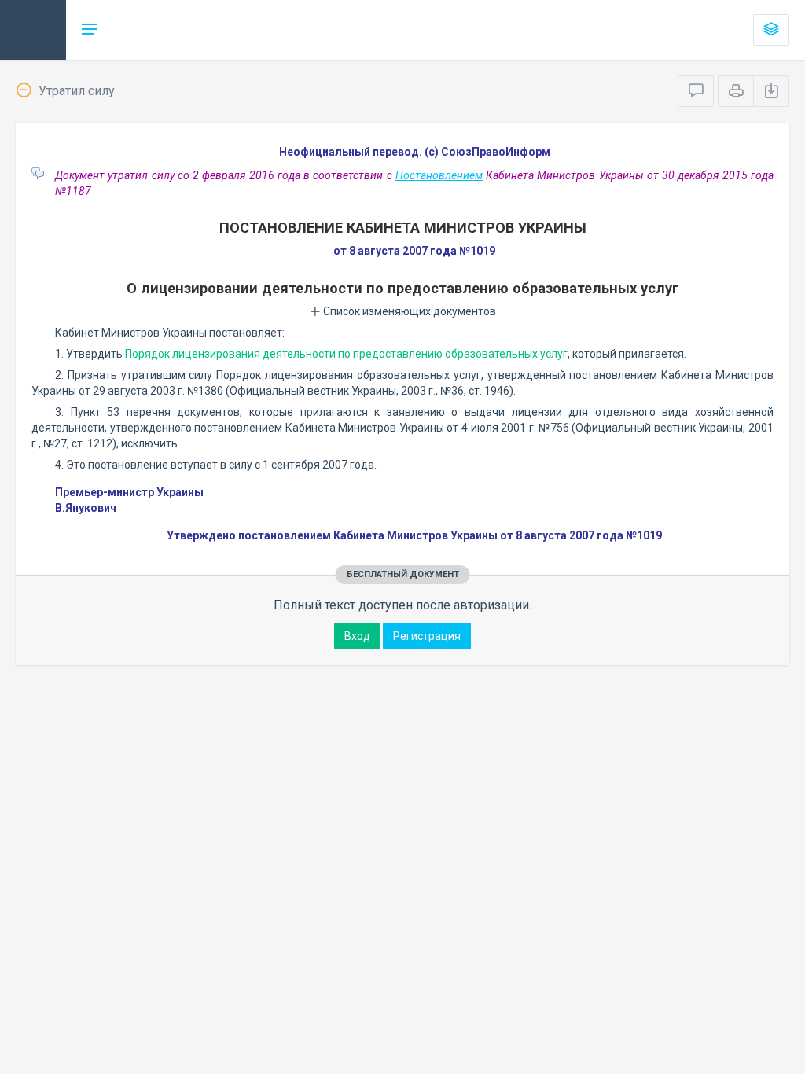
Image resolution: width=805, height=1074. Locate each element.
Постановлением (439, 175)
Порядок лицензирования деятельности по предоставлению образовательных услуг (346, 354)
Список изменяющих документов (408, 311)
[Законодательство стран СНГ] (33, 30)
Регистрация (427, 636)
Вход (357, 636)
